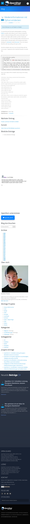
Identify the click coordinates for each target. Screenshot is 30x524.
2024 (4, 236)
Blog (3, 9)
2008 (4, 260)
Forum (9, 484)
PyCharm (6, 318)
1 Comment (10, 113)
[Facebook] (2, 493)
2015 (4, 249)
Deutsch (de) (14, 516)
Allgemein (6, 330)
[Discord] (7, 493)
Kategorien (5, 327)
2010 (4, 257)
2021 (4, 240)
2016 (4, 248)
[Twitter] (5, 493)
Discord (13, 484)
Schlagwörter (6, 337)
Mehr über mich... (5, 300)
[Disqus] (15, 154)
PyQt (5, 321)
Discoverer (17, 42)
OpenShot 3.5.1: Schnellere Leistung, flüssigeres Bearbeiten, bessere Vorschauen (16, 383)
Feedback (6, 342)
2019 (4, 243)
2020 (4, 242)
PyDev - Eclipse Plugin (9, 319)
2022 (4, 239)
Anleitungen (6, 334)
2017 (4, 246)
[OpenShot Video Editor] (12, 3)
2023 (4, 237)
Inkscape (6, 314)
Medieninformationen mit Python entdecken (16, 19)
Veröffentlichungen (8, 332)
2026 (4, 233)
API (4, 340)
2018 (4, 245)
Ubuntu (5, 325)
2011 (4, 255)
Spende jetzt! (8, 218)
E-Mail (6, 484)
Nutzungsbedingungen (6, 516)
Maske (5, 343)
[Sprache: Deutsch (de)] (28, 3)
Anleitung (6, 347)
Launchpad (6, 316)
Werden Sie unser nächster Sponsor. (9, 500)
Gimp (5, 312)
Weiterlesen (3, 394)
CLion (5, 309)
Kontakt (4, 477)
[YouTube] (10, 493)
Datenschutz (25, 514)
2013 (4, 252)
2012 (4, 254)
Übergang (6, 345)
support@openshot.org (9, 482)
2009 (4, 258)
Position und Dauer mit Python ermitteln (10, 121)
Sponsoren (5, 497)
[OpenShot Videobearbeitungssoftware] (6, 508)
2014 (4, 251)
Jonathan (11, 22)
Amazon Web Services (9, 307)
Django (5, 310)
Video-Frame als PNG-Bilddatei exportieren (10, 128)
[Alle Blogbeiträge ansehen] (19, 375)
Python (2, 33)
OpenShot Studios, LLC (6, 514)
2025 (4, 234)
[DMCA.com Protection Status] (5, 486)
